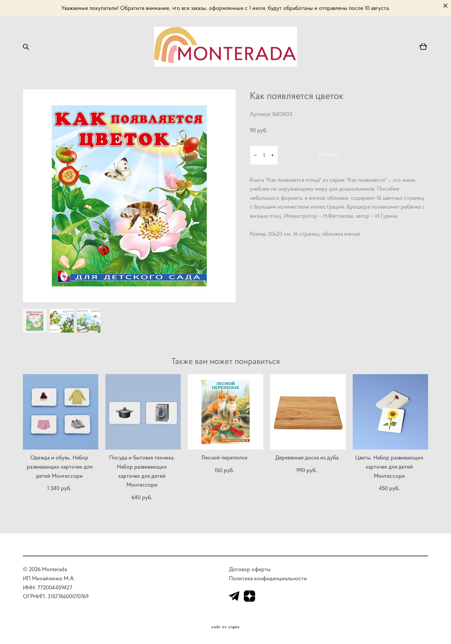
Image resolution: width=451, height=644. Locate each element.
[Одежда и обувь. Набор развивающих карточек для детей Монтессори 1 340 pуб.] (60, 412)
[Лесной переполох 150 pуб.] (225, 412)
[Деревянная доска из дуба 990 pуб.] (308, 412)
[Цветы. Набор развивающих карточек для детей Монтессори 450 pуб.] (390, 412)
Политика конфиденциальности (268, 578)
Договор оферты (250, 568)
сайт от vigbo (225, 627)
